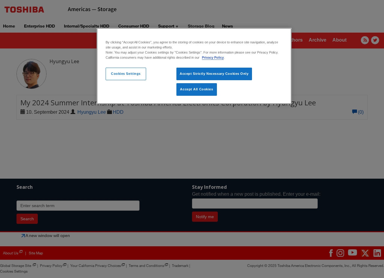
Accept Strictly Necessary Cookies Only (214, 73)
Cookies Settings (126, 73)
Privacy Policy (213, 57)
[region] (194, 66)
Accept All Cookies (196, 89)
